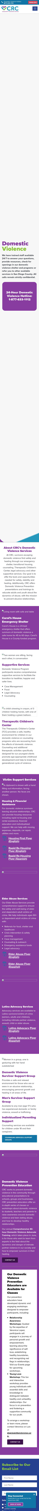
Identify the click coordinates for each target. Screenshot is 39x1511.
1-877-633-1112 (19, 299)
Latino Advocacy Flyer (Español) (22, 1039)
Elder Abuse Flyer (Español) (19, 965)
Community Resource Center (10, 9)
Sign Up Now (15, 1504)
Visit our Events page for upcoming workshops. (20, 1367)
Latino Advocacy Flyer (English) (22, 1029)
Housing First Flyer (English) (20, 840)
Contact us (10, 1260)
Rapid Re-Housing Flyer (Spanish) (19, 857)
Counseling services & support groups (18, 1138)
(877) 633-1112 (9, 3)
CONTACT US (15, 1442)
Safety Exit (32, 2)
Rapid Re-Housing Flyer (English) (19, 849)
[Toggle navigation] (35, 8)
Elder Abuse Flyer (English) (19, 955)
